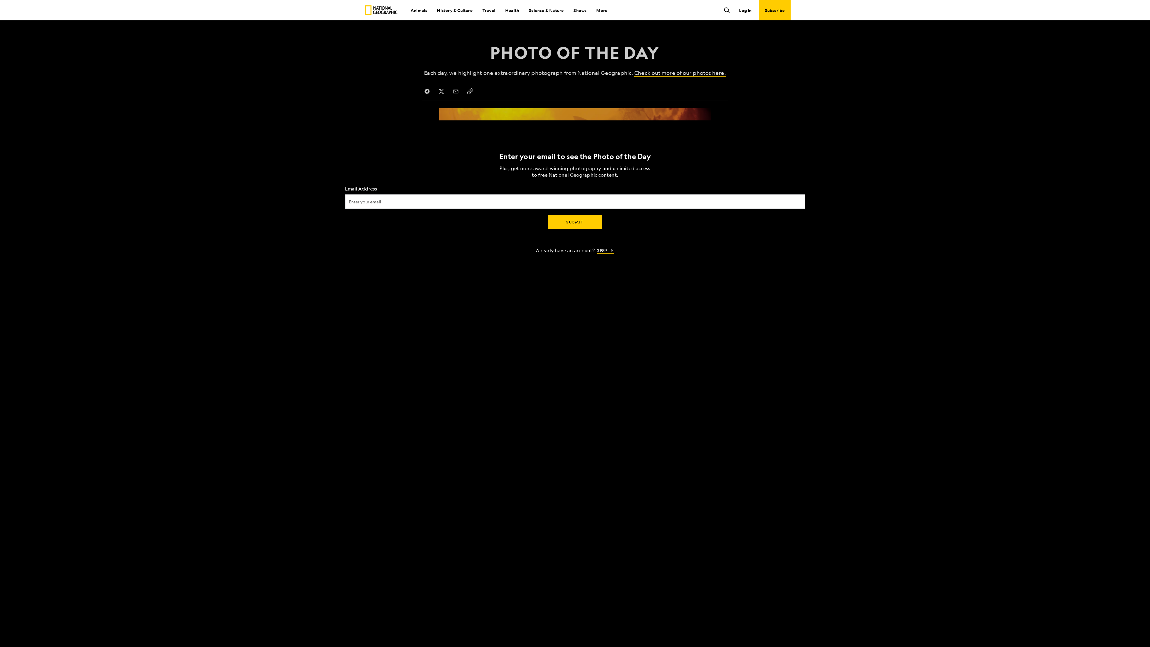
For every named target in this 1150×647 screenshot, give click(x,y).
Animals (419, 10)
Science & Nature (546, 10)
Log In (745, 10)
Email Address (361, 189)
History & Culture (454, 10)
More (601, 10)
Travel (488, 10)
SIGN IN (605, 250)
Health (512, 10)
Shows (580, 10)
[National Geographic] (381, 10)
